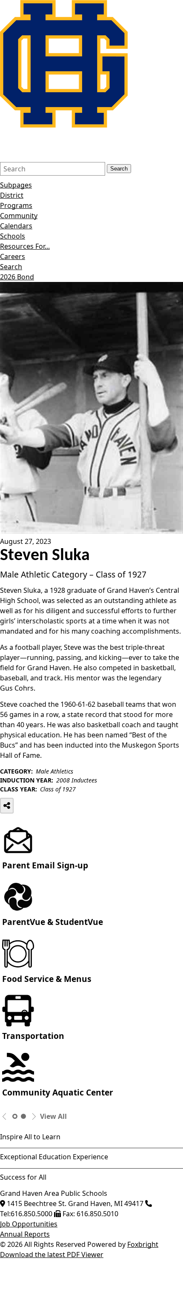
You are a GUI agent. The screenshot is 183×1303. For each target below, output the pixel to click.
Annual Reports (25, 1234)
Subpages (16, 185)
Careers (12, 256)
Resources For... (25, 246)
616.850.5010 (97, 1213)
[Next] (33, 1116)
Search (119, 168)
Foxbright (142, 1244)
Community (18, 215)
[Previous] (4, 1116)
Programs (16, 205)
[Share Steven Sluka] (7, 806)
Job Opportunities (28, 1224)
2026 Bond (17, 277)
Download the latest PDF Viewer (51, 1254)
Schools (12, 236)
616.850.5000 (31, 1213)
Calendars (16, 225)
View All (53, 1116)
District (11, 195)
